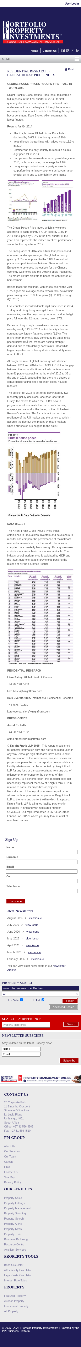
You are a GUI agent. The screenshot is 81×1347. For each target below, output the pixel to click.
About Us (9, 1146)
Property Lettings (14, 1203)
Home (34, 50)
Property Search (14, 1218)
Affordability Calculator (17, 1270)
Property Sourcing (15, 1213)
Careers (9, 1161)
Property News (13, 1229)
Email (10, 866)
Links (7, 1166)
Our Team (10, 1156)
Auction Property (14, 1301)
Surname (12, 857)
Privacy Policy (13, 1182)
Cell (8, 876)
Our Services (12, 1151)
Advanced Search (63, 1007)
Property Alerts (13, 1223)
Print (70, 69)
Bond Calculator (13, 1265)
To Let (36, 1000)
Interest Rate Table (15, 1280)
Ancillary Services (15, 1249)
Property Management (17, 1208)
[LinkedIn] (76, 51)
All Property (11, 1311)
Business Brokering (16, 1239)
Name (10, 847)
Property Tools (13, 1234)
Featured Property (15, 1295)
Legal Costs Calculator (17, 1275)
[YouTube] (71, 51)
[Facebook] (62, 51)
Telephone (13, 886)
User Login (72, 3)
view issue (35, 918)
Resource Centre (14, 1244)
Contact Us (49, 50)
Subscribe (69, 1060)
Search (70, 1000)
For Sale (13, 1000)
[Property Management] (40, 1084)
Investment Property (16, 1306)
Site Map (9, 1177)
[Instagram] (67, 51)
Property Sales (13, 1197)
